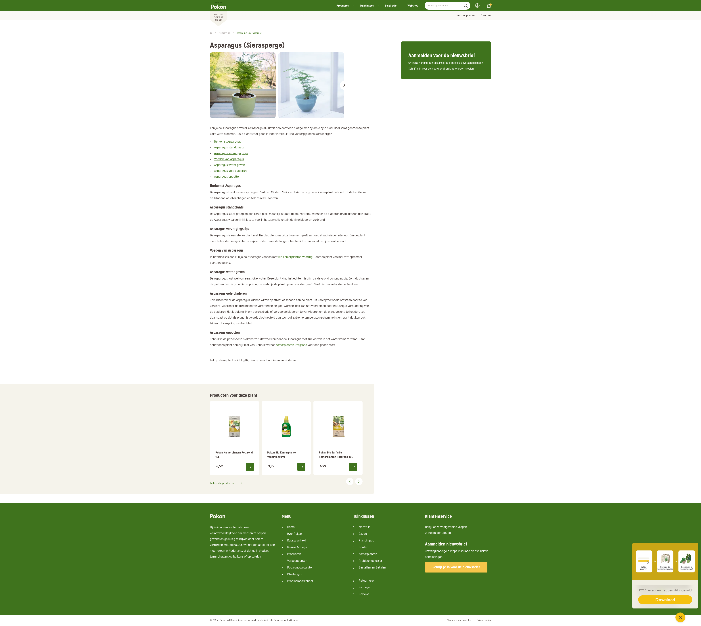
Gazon (363, 534)
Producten (342, 5)
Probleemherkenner (300, 581)
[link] (234, 438)
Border (363, 547)
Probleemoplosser (370, 561)
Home (291, 527)
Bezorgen (365, 587)
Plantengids (294, 574)
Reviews (364, 594)
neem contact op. (439, 533)
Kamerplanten (368, 554)
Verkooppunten (466, 15)
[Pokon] (218, 13)
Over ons (486, 15)
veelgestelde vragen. (454, 527)
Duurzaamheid (296, 540)
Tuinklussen (367, 5)
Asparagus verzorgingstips (231, 153)
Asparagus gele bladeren (230, 171)
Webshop (412, 5)
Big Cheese (292, 620)
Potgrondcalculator (300, 567)
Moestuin (364, 527)
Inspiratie (391, 5)
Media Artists (266, 620)
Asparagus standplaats (229, 147)
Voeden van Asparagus (229, 159)
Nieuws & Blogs (297, 547)
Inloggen (478, 5)
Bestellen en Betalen (372, 567)
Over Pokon (294, 534)
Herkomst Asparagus (227, 141)
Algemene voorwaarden (459, 620)
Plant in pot (366, 540)
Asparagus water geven (229, 165)
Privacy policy (484, 620)
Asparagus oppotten (227, 177)
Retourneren (367, 581)
